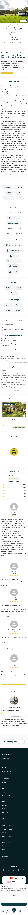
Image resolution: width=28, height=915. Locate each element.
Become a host (6, 795)
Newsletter (5, 856)
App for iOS (5, 758)
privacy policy (22, 890)
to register (5, 782)
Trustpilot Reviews (7, 829)
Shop (3, 846)
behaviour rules (6, 775)
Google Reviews (6, 825)
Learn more (20, 73)
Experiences (5, 812)
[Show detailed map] (14, 451)
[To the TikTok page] (13, 869)
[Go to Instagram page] (8, 869)
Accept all (14, 904)
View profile (14, 729)
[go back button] (3, 3)
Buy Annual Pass (7, 73)
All (13, 682)
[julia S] (14, 700)
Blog (3, 849)
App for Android (6, 762)
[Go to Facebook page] (3, 869)
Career (4, 832)
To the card (5, 778)
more (22, 725)
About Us (4, 822)
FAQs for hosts (6, 792)
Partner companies (7, 836)
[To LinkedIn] (18, 869)
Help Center (5, 805)
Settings (14, 895)
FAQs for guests (6, 771)
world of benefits (7, 853)
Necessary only (14, 900)
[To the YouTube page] (23, 869)
